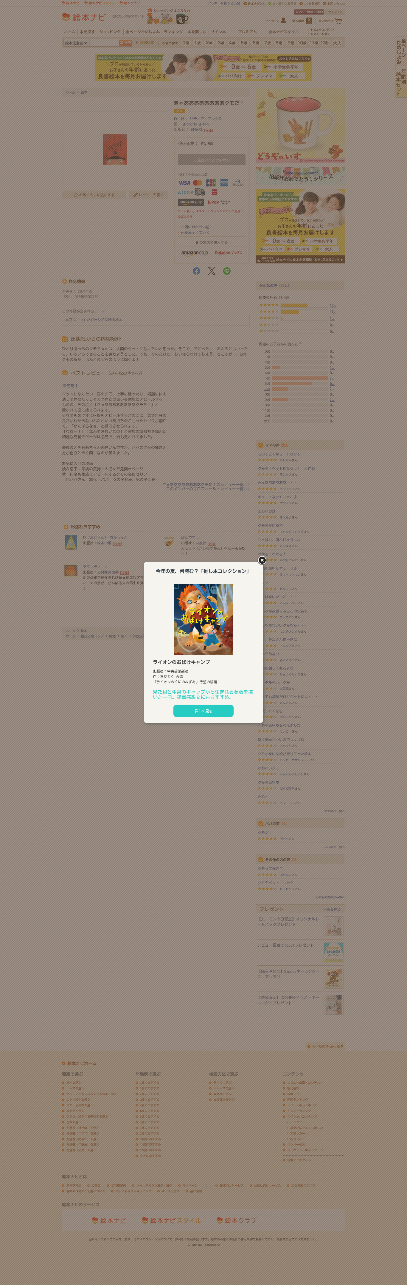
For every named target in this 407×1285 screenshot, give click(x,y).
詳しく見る (203, 711)
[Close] (263, 560)
